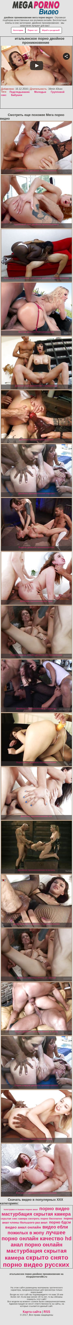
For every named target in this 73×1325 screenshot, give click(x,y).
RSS (47, 1311)
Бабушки (16, 95)
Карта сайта (32, 1311)
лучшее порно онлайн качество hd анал (37, 1239)
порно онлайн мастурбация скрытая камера (36, 1251)
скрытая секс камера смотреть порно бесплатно (31, 1218)
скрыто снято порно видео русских (36, 1261)
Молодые (40, 91)
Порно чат (33, 30)
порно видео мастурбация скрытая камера (36, 1211)
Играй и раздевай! (51, 30)
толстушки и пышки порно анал (21, 1209)
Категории (18, 30)
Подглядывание (20, 91)
